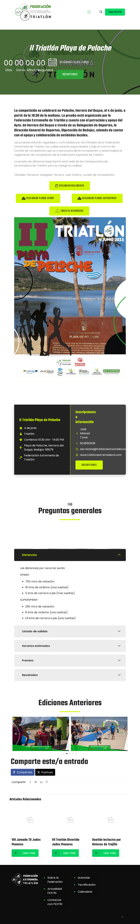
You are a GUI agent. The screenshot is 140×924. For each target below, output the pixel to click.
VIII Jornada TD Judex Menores (26, 842)
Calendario (85, 892)
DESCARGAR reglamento (71, 186)
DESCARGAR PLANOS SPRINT (40, 198)
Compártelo (24, 772)
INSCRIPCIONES (89, 465)
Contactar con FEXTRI (54, 902)
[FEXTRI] (33, 12)
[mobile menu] (89, 12)
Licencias (84, 878)
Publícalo (47, 772)
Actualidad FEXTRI (54, 891)
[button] (70, 74)
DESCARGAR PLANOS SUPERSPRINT (99, 198)
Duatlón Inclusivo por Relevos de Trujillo (106, 842)
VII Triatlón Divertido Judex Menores (65, 842)
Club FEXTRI (115, 12)
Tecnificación (87, 885)
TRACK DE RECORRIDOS (71, 211)
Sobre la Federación (55, 880)
